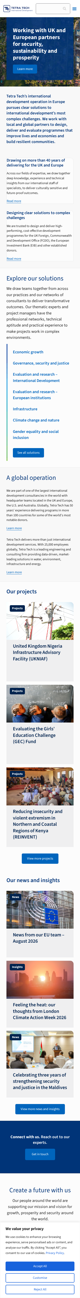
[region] (40, 1260)
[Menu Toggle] (74, 8)
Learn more (14, 528)
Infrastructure (25, 409)
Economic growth (28, 352)
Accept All (40, 1266)
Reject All (40, 1289)
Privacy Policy (55, 1253)
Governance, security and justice (41, 363)
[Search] (64, 9)
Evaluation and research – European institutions (35, 395)
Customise (40, 1277)
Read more (14, 201)
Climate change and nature (36, 420)
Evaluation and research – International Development (36, 377)
